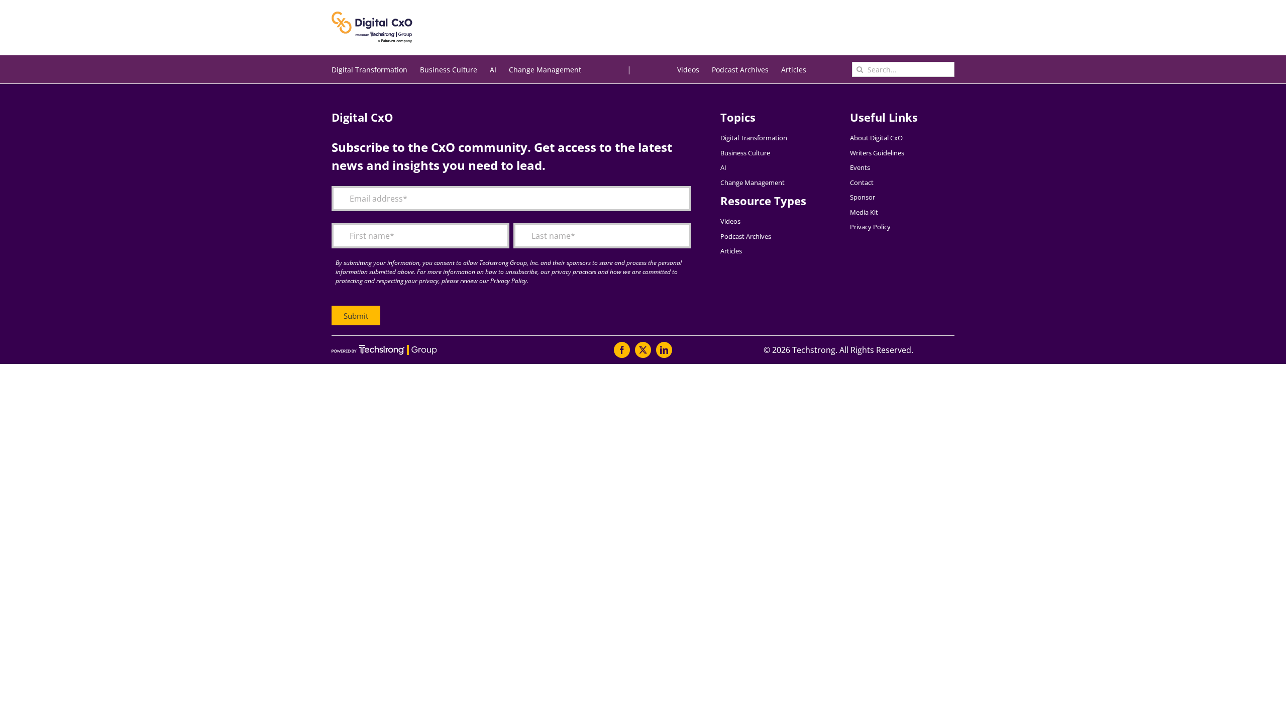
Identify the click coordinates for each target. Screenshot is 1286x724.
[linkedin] (664, 350)
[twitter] (643, 350)
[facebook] (622, 350)
